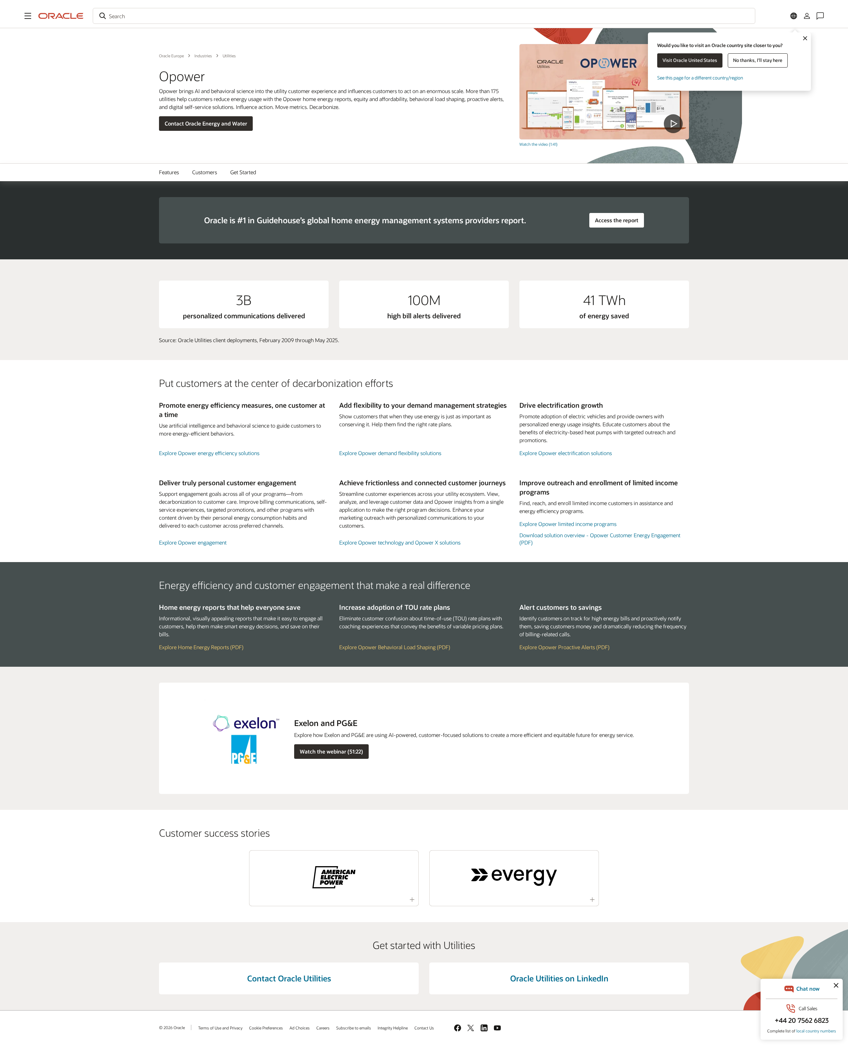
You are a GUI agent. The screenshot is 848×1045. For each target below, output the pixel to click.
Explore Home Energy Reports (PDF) (201, 647)
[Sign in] (807, 16)
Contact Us (424, 1027)
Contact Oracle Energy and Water (206, 123)
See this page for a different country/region (700, 78)
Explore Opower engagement (193, 542)
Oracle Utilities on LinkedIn (559, 978)
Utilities (229, 55)
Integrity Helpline (393, 1027)
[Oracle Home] (61, 16)
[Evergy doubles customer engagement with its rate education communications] (514, 877)
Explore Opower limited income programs (567, 523)
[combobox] (424, 16)
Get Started (243, 172)
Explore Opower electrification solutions (565, 452)
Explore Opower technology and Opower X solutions (399, 542)
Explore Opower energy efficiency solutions (209, 452)
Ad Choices (300, 1027)
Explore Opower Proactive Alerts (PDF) (564, 647)
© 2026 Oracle (172, 1027)
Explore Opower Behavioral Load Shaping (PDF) (394, 647)
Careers (323, 1027)
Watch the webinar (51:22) (331, 751)
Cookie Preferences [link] (266, 1027)
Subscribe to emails (353, 1027)
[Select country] (794, 16)
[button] (28, 16)
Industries (203, 55)
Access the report (616, 220)
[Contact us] (820, 16)
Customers (204, 172)
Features (169, 172)
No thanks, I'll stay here (757, 60)
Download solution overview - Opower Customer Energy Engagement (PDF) (599, 539)
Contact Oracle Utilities (289, 978)
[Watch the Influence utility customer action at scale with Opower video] (604, 91)
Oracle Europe (171, 55)
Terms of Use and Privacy (220, 1027)
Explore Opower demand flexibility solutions (390, 452)
